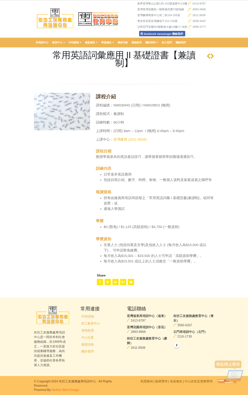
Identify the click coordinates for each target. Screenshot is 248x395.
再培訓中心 (42, 42)
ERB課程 (87, 316)
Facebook (100, 282)
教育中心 (57, 42)
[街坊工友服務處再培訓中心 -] (55, 19)
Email (131, 282)
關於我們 (87, 351)
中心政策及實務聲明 (199, 381)
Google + (123, 282)
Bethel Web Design (65, 390)
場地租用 (137, 42)
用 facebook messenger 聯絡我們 (161, 33)
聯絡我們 (181, 42)
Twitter (108, 282)
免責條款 (176, 381)
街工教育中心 (90, 323)
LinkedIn (115, 282)
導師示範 (123, 42)
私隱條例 (146, 381)
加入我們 (167, 42)
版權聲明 (161, 381)
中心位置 (87, 337)
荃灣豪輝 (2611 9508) (130, 139)
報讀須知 (87, 344)
